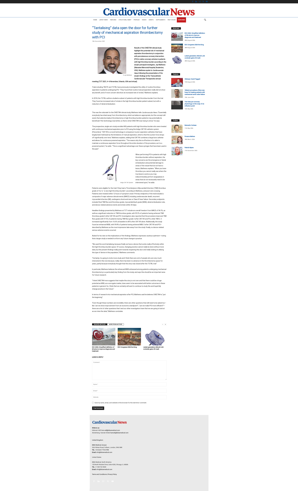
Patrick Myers (189, 147)
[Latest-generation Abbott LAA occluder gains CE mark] (155, 336)
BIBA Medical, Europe (99, 445)
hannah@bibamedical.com (119, 433)
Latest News (103, 20)
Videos (144, 20)
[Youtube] (206, 1)
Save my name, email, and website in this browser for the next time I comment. (121, 403)
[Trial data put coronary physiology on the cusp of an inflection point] (177, 105)
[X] (203, 1)
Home (95, 20)
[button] (205, 19)
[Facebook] (192, 1)
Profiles (137, 20)
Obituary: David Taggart (192, 79)
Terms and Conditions (99, 474)
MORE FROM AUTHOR (115, 324)
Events (151, 20)
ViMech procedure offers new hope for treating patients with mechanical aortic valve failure (195, 92)
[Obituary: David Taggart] (177, 82)
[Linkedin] (196, 1)
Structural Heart (125, 20)
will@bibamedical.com (112, 430)
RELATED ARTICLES (99, 324)
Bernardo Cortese (190, 125)
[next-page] (165, 324)
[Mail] (199, 1)
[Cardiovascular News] (149, 11)
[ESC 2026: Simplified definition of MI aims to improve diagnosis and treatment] (103, 336)
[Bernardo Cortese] (177, 128)
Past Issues (172, 20)
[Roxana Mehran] (177, 139)
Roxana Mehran (190, 136)
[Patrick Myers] (177, 151)
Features (113, 20)
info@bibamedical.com (104, 452)
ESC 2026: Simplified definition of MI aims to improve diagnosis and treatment (103, 349)
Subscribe (181, 20)
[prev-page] (162, 324)
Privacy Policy (112, 474)
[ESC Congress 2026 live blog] (129, 336)
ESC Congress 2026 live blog (127, 347)
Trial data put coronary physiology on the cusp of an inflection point (194, 104)
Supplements (160, 20)
